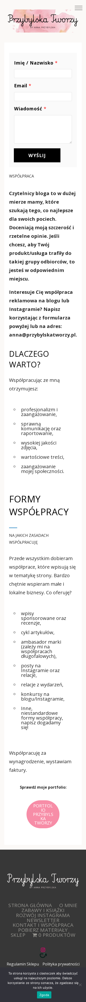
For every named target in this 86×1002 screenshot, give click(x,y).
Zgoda (44, 995)
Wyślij (37, 155)
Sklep (18, 935)
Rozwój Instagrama (43, 915)
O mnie (68, 905)
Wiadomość (30, 109)
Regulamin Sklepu (23, 964)
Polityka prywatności (61, 964)
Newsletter (43, 920)
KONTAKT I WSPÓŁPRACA (43, 925)
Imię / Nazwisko (36, 63)
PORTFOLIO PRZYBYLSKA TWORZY (43, 814)
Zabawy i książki (43, 910)
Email (22, 86)
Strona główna (30, 905)
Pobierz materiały (43, 930)
